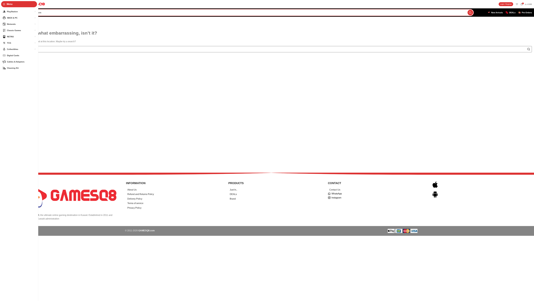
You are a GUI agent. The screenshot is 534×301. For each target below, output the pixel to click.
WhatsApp (337, 193)
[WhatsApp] (329, 193)
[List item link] (173, 190)
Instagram (336, 197)
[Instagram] (329, 197)
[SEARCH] (470, 12)
